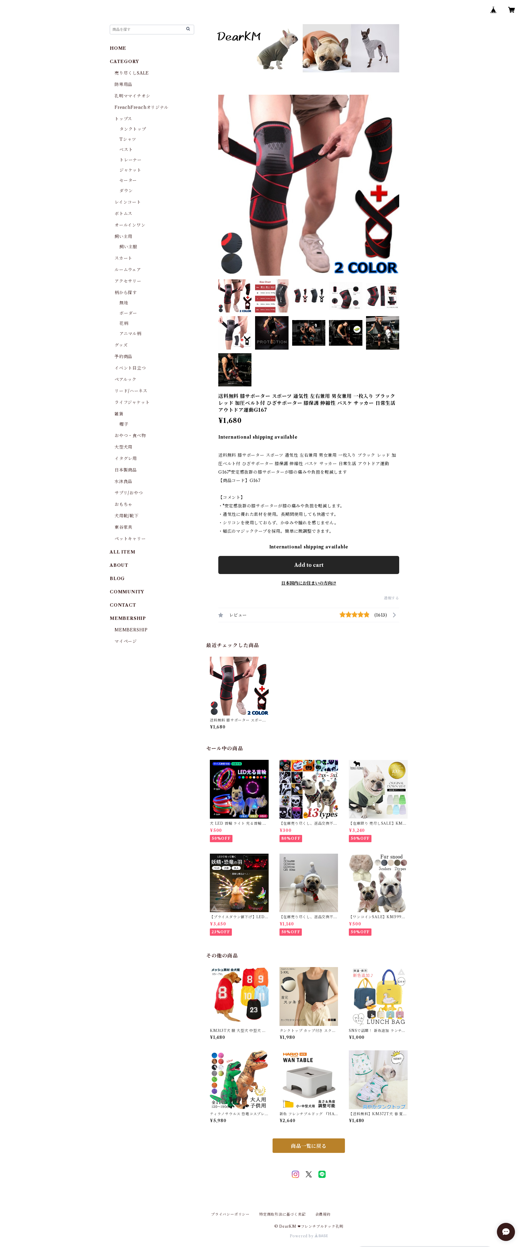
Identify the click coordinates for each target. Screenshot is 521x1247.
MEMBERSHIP (131, 630)
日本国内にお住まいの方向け (308, 583)
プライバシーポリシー (230, 1214)
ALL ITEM (122, 552)
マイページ (126, 641)
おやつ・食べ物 (130, 435)
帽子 (123, 424)
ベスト (126, 149)
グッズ (121, 345)
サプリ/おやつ (129, 493)
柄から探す (126, 292)
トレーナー (130, 160)
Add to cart (309, 565)
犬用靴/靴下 (127, 516)
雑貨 (119, 414)
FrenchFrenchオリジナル (142, 107)
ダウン (126, 190)
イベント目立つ (130, 368)
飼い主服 (128, 246)
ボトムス (123, 213)
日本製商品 (126, 470)
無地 (123, 303)
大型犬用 (123, 447)
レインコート (128, 202)
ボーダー (128, 313)
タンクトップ (132, 129)
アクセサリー (128, 281)
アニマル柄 (130, 333)
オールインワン (130, 225)
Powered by (302, 1236)
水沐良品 (123, 481)
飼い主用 (123, 236)
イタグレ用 (126, 458)
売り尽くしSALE (132, 73)
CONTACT (123, 605)
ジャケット (130, 170)
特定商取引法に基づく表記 (282, 1214)
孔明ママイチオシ (132, 96)
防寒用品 (123, 84)
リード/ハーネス (131, 391)
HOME (118, 48)
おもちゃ (123, 504)
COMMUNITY (127, 592)
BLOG (117, 578)
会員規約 (323, 1214)
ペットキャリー (130, 538)
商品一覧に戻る (309, 1146)
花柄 (123, 323)
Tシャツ (127, 139)
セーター (128, 180)
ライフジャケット (132, 402)
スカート (123, 258)
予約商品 (123, 356)
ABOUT (119, 565)
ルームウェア (128, 269)
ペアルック (126, 379)
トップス (123, 119)
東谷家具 (123, 527)
